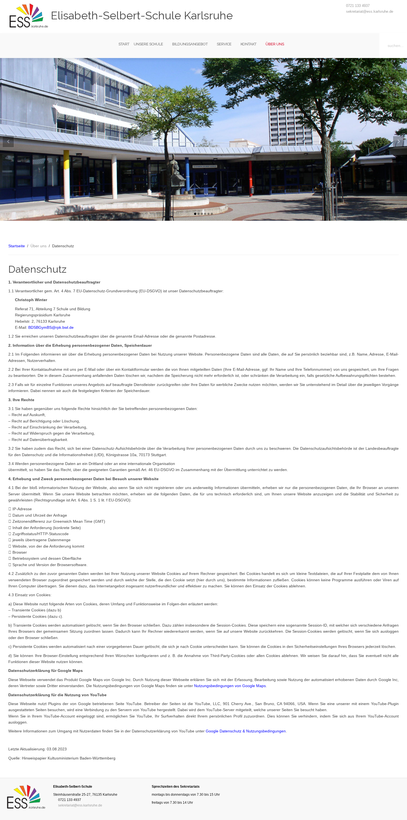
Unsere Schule (148, 44)
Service (224, 44)
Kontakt (248, 44)
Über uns (275, 44)
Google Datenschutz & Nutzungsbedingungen (246, 731)
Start (124, 44)
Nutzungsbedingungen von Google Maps (230, 686)
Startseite (16, 246)
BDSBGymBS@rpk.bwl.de (51, 327)
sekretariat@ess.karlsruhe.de (369, 11)
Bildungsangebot (190, 44)
